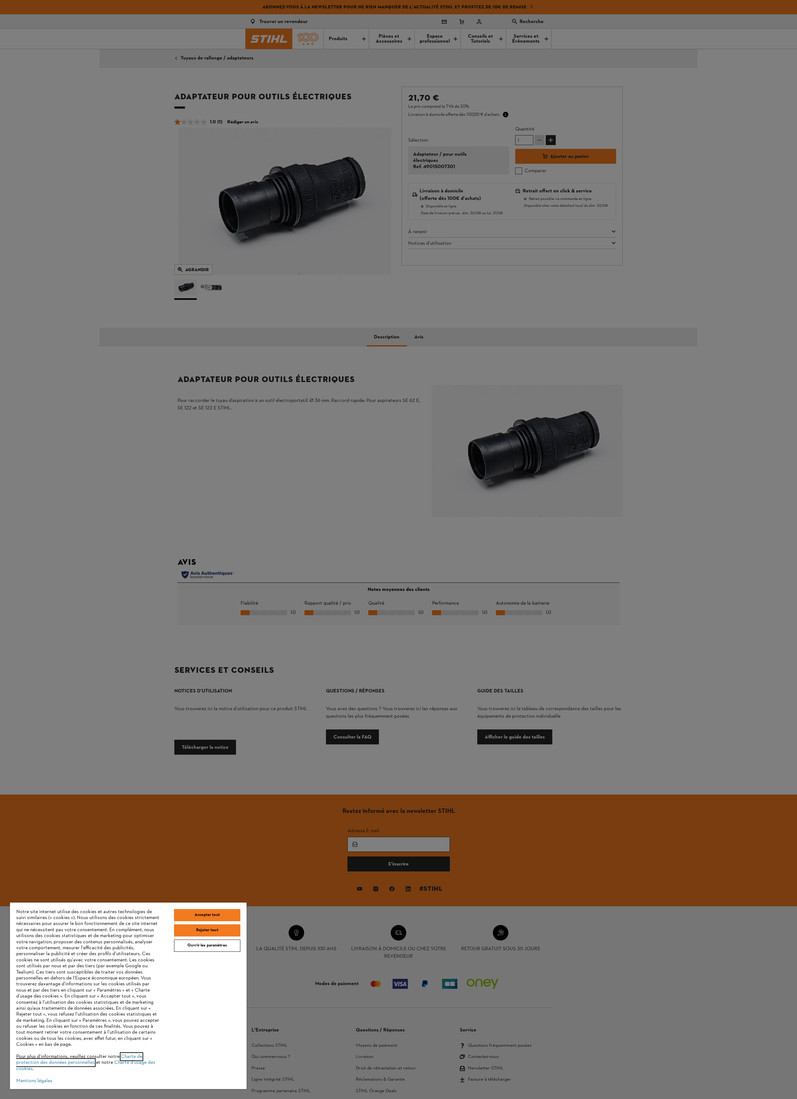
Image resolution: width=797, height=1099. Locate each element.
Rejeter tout (207, 930)
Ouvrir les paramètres (207, 945)
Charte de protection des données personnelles (79, 1059)
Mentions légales (34, 1081)
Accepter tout (207, 915)
